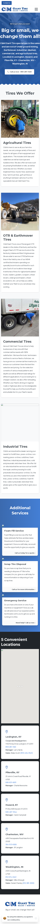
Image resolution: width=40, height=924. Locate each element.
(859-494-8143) (26, 753)
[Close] (36, 918)
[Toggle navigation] (36, 9)
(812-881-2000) (28, 883)
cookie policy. (15, 920)
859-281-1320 (11, 747)
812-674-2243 (11, 877)
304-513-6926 (11, 844)
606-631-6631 (11, 782)
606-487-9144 (11, 812)
